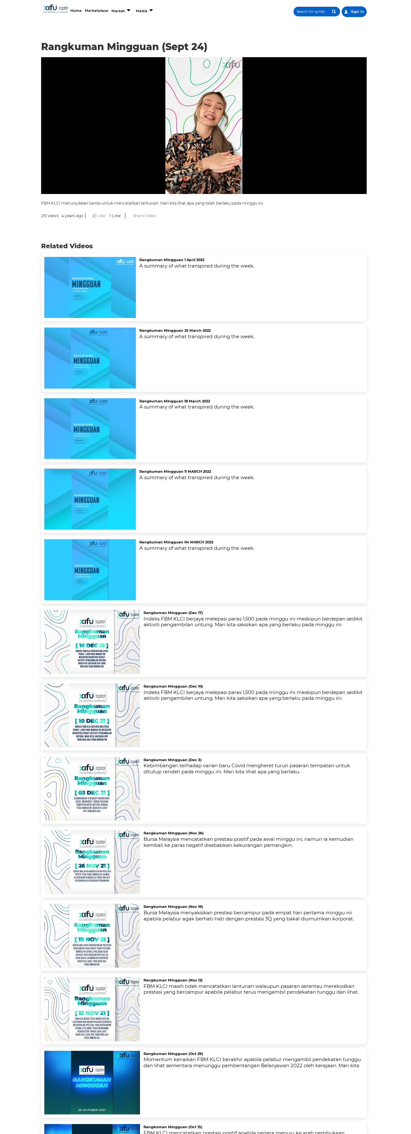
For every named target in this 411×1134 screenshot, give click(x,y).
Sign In (357, 11)
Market (118, 11)
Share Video (144, 215)
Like (101, 215)
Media (141, 11)
